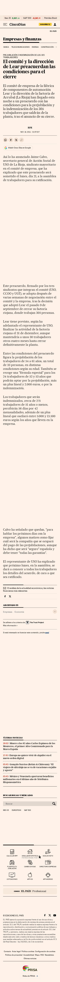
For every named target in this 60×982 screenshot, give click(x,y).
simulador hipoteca (30, 856)
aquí (47, 632)
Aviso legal (16, 951)
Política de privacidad (13, 955)
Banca (6, 47)
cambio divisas (30, 866)
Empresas (7, 612)
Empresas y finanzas (22, 39)
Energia (35, 47)
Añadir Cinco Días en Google (19, 148)
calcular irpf (12, 856)
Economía (19, 612)
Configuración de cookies (45, 951)
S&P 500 (27, 18)
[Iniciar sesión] (55, 24)
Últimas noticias (13, 738)
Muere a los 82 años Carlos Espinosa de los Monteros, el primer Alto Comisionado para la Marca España (29, 746)
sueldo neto (48, 856)
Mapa (37, 955)
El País (53, 31)
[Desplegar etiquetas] (55, 611)
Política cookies (28, 951)
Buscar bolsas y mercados (18, 795)
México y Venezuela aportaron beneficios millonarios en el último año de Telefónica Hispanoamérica (28, 779)
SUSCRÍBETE (45, 24)
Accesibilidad (28, 955)
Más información (9, 625)
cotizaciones (12, 879)
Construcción (47, 47)
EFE (30, 127)
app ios (30, 879)
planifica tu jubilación (12, 867)
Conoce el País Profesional (30, 891)
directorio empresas (48, 866)
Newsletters (49, 955)
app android (48, 879)
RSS (42, 955)
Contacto (7, 951)
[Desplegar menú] (5, 24)
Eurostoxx (16, 810)
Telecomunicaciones (20, 47)
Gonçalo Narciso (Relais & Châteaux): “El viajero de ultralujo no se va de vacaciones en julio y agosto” (29, 767)
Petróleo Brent (50, 18)
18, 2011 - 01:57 (29, 132)
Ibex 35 (8, 18)
